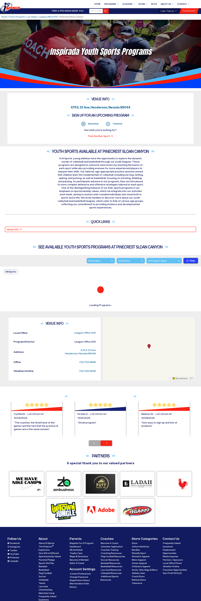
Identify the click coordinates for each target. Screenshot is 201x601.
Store (141, 4)
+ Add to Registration (119, 344)
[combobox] (171, 280)
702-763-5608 (87, 507)
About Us (166, 4)
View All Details (164, 321)
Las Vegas (32, 16)
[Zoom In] (106, 456)
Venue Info (12, 229)
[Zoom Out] (106, 461)
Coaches (127, 4)
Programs (110, 4)
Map (192, 260)
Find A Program (17, 16)
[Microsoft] (180, 515)
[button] (172, 321)
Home (97, 4)
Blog (154, 4)
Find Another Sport (99, 136)
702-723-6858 (87, 498)
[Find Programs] (106, 11)
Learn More (93, 339)
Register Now (163, 312)
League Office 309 (48, 16)
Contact (182, 4)
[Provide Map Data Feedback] (191, 515)
